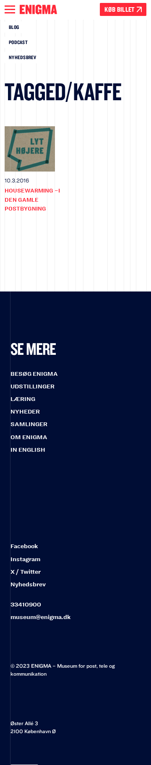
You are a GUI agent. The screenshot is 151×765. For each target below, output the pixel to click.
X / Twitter (25, 572)
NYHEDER (25, 412)
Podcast (18, 42)
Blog (14, 27)
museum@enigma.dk (40, 617)
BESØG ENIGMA (34, 374)
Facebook (24, 546)
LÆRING (22, 399)
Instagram (25, 559)
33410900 (25, 605)
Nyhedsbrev (22, 57)
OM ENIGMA (28, 437)
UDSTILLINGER (32, 386)
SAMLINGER (28, 424)
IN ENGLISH (27, 450)
